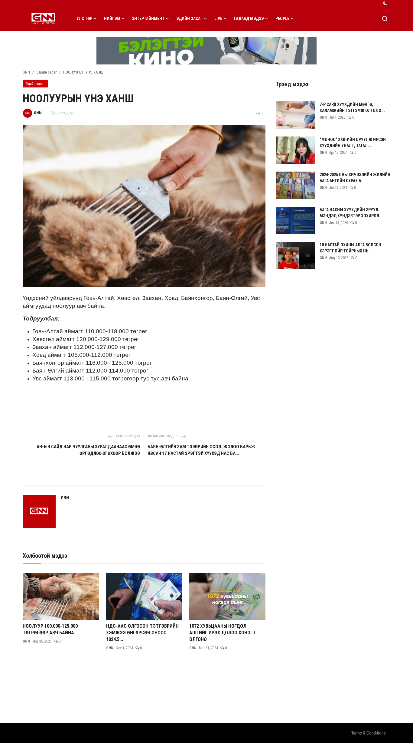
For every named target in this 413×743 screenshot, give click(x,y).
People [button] (282, 18)
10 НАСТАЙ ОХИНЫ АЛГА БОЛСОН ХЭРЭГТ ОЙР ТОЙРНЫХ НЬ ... (350, 247)
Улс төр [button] (84, 18)
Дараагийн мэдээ (163, 436)
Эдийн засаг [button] (189, 18)
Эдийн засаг (46, 72)
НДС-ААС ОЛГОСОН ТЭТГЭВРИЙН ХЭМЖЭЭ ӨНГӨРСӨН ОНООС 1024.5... (142, 632)
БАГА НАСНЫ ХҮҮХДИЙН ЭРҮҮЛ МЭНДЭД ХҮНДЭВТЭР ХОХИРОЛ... (351, 212)
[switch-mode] (385, 3)
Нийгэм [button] (112, 18)
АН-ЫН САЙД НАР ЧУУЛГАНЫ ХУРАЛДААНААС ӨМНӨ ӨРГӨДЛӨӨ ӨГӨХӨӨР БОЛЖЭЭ (88, 450)
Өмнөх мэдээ (127, 436)
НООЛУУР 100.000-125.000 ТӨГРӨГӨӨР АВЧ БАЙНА (50, 629)
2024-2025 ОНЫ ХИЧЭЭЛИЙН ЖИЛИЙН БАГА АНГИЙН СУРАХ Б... (355, 177)
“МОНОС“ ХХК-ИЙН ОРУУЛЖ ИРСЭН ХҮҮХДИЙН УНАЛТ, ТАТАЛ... (353, 142)
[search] (384, 18)
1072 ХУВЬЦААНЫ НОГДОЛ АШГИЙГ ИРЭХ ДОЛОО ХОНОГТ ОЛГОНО (222, 632)
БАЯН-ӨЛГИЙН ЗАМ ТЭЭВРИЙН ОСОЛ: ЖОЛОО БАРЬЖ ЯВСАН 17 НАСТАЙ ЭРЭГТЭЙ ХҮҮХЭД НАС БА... (201, 450)
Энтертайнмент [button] (148, 18)
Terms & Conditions (368, 733)
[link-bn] (206, 50)
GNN (26, 72)
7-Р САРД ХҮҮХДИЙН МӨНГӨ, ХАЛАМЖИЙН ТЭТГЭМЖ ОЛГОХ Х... (352, 107)
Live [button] (218, 18)
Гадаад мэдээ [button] (249, 18)
